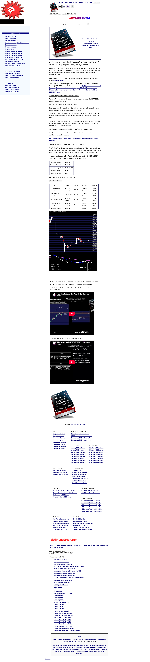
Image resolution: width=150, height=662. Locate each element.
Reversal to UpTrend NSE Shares (64, 491)
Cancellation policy (90, 639)
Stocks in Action (77, 470)
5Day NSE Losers (58, 440)
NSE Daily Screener (59, 470)
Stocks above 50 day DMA (62, 622)
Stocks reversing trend (61, 611)
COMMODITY (61, 545)
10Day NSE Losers (59, 444)
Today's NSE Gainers (12, 89)
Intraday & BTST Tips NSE (80, 478)
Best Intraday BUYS (11, 85)
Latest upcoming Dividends (63, 564)
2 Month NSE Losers (96, 454)
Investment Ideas (10, 47)
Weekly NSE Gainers (78, 448)
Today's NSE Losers (12, 91)
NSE (51, 545)
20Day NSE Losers (59, 448)
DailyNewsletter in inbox (61, 562)
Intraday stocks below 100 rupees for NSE (67, 571)
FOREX (81, 545)
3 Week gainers (59, 606)
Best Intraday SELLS (12, 87)
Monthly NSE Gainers (96, 448)
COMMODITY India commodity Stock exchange (67, 647)
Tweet (83, 424)
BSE (54, 545)
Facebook (79, 424)
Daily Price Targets (73, 95)
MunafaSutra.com (74, 641)
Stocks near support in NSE (63, 613)
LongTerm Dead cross (60, 529)
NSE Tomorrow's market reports (81, 436)
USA (97, 545)
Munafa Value (53, 95)
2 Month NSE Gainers (96, 452)
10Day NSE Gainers (59, 442)
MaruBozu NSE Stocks (80, 525)
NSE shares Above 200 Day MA (91, 511)
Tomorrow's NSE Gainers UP (80, 438)
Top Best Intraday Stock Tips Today (17, 43)
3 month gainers (59, 597)
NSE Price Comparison (12, 77)
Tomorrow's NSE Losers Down (81, 440)
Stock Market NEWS (11, 41)
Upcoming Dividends (12, 61)
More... (61, 547)
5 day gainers (58, 589)
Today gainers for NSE (61, 585)
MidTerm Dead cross (59, 527)
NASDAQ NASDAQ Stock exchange (95, 647)
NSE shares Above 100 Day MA (91, 509)
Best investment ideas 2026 (63, 580)
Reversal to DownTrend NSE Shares (65, 493)
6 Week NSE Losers (77, 462)
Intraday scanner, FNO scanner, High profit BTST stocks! (90, 45)
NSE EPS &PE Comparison (14, 75)
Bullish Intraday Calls (79, 481)
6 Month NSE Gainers (96, 460)
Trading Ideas (9, 49)
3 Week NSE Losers (77, 458)
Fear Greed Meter (10, 45)
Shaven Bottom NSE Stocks (82, 529)
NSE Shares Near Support (89, 491)
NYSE (76, 545)
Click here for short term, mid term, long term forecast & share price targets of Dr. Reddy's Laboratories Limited (75, 88)
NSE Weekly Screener (60, 472)
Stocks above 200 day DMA (63, 624)
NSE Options (54, 547)
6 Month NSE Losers (96, 462)
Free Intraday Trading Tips (13, 57)
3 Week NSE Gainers (78, 456)
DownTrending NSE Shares (62, 497)
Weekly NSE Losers (77, 450)
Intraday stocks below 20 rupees (64, 575)
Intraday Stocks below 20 (13, 55)
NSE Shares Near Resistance (90, 493)
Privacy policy (67, 639)
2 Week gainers (59, 604)
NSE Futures (104, 545)
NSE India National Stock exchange (64, 645)
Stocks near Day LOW (79, 474)
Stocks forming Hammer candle (64, 628)
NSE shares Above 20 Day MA (91, 505)
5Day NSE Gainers (59, 438)
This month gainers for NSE (63, 593)
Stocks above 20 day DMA (62, 620)
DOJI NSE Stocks (79, 519)
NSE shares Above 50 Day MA (91, 507)
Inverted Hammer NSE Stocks (83, 523)
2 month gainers (59, 595)
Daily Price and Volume (56, 180)
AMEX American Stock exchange (82, 651)
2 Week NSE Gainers (78, 452)
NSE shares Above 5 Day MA (90, 500)
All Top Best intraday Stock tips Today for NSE (69, 577)
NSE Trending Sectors (12, 73)
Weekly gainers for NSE (61, 602)
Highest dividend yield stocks (15, 63)
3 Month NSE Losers (96, 458)
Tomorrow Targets (62, 95)
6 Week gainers (59, 608)
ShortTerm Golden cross (61, 519)
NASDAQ (70, 545)
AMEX (93, 545)
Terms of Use (57, 639)
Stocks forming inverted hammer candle (67, 630)
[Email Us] (68, 6)
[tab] (60, 6)
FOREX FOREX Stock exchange (85, 649)
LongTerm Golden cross (61, 523)
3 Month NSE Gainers (96, 456)
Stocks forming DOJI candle (63, 626)
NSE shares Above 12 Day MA (91, 503)
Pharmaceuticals (58, 80)
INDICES (87, 545)
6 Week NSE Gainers (78, 460)
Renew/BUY (96, 2)
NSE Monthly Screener (60, 474)
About (81, 639)
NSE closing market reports (80, 434)
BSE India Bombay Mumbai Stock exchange (91, 645)
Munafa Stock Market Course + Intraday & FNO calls (76, 2)
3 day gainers (58, 587)
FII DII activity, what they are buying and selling (69, 566)
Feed (79, 636)
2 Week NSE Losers (77, 454)
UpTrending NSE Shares (61, 495)
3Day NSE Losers (58, 436)
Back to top (48, 659)
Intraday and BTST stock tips (14, 59)
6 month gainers (59, 600)
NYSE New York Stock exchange (63, 649)
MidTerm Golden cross (60, 521)
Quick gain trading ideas (62, 582)
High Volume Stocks (79, 476)
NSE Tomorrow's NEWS (13, 65)
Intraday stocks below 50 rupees (64, 573)
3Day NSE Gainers (59, 434)
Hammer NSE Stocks (80, 521)
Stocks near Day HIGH (79, 472)
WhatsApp (73, 424)
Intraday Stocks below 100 (13, 51)
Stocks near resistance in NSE (64, 615)
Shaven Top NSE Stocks (81, 527)
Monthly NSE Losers (96, 450)
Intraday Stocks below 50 (13, 53)
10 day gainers (58, 591)
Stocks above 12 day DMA (62, 617)
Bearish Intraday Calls (79, 483)
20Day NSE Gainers (59, 446)
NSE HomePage (10, 38)
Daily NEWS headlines (61, 560)
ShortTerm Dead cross (60, 525)
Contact (75, 639)
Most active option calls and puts (64, 568)
